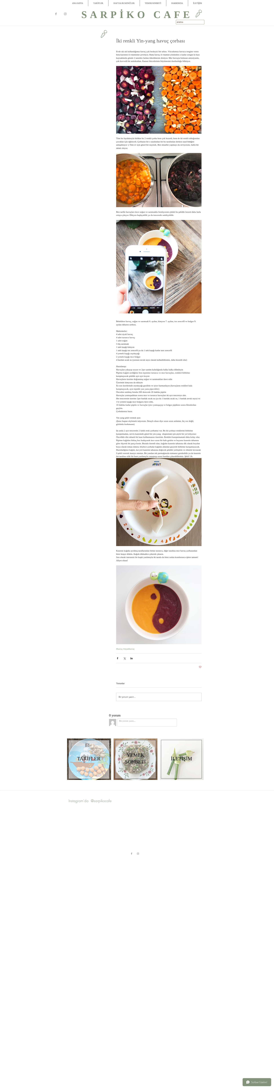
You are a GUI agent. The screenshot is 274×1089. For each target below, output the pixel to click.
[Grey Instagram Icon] (65, 14)
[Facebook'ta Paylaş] (117, 658)
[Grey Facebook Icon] (56, 14)
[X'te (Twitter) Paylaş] (124, 658)
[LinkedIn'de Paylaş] (131, 658)
